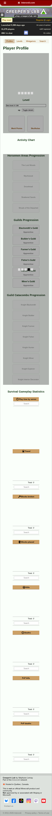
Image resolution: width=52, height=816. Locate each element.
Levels (19, 41)
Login (48, 20)
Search (42, 41)
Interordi (16, 780)
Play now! (6, 20)
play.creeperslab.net (26, 16)
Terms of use (43, 813)
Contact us (8, 806)
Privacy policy (31, 813)
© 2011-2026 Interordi (12, 813)
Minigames (31, 41)
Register (40, 20)
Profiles (9, 41)
